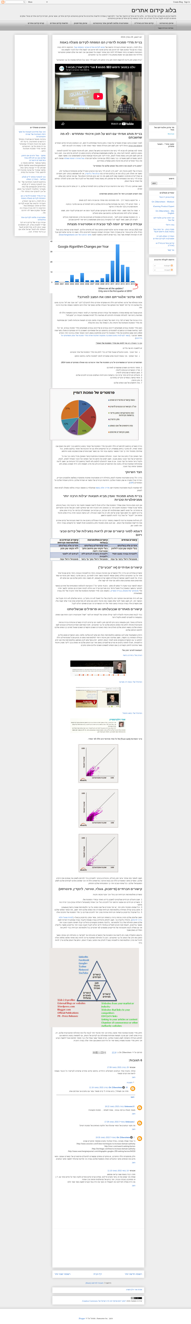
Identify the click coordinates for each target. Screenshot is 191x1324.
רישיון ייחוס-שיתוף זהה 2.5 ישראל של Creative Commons (104, 1301)
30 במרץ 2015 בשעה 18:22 (120, 1106)
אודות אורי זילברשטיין (134, 1290)
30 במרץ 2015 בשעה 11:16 (108, 1087)
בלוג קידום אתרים (153, 10)
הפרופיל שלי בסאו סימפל (132, 713)
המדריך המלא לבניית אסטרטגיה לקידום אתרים (163, 237)
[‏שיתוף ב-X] (99, 1052)
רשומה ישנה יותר (62, 1274)
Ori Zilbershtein (115, 1087)
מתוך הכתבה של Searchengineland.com (75, 235)
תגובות (167, 270)
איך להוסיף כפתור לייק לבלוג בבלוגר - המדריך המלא (34, 178)
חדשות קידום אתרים (59, 23)
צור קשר (171, 250)
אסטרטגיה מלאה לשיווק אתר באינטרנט (110, 23)
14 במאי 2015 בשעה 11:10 (118, 1171)
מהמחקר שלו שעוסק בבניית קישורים (125, 591)
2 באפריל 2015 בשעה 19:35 (115, 1137)
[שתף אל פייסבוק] (96, 1052)
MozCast (171, 134)
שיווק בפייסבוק (80, 23)
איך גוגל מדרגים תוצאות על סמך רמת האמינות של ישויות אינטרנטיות (32, 134)
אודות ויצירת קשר (165, 28)
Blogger (82, 1318)
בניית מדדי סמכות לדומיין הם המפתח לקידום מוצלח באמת (33, 197)
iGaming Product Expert (163, 206)
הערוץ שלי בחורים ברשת (132, 655)
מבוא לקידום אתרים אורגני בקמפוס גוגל (89, 47)
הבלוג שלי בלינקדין (92, 174)
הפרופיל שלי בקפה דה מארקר (130, 682)
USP (131, 483)
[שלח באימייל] (104, 1052)
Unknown (128, 1106)
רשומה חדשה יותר (133, 1274)
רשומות (167, 266)
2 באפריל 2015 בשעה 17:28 (119, 1122)
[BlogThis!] (102, 1052)
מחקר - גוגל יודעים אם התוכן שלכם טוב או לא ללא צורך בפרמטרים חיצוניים (33, 157)
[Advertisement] (98, 1247)
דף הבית (98, 1274)
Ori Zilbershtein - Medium (163, 202)
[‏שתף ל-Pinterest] (94, 1052)
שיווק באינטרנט (166, 23)
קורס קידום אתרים (36, 23)
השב (133, 1077)
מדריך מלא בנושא (102, 488)
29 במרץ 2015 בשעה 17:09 (118, 1067)
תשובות (130, 1083)
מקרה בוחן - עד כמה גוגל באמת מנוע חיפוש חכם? (163, 230)
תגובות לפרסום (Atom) (94, 1283)
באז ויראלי (170, 225)
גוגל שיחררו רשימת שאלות (74, 158)
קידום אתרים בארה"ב (144, 23)
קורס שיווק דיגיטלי (166, 197)
